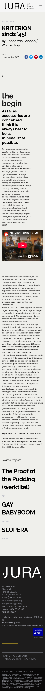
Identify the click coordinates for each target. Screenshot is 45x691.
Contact (31, 658)
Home (6, 655)
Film (12, 22)
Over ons (20, 655)
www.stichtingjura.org (12, 600)
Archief (5, 22)
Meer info (38, 637)
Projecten (12, 658)
